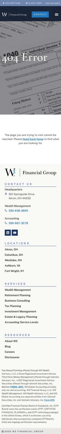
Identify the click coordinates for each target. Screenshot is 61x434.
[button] (56, 14)
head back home (33, 139)
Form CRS (49, 400)
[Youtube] (15, 233)
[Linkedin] (8, 233)
